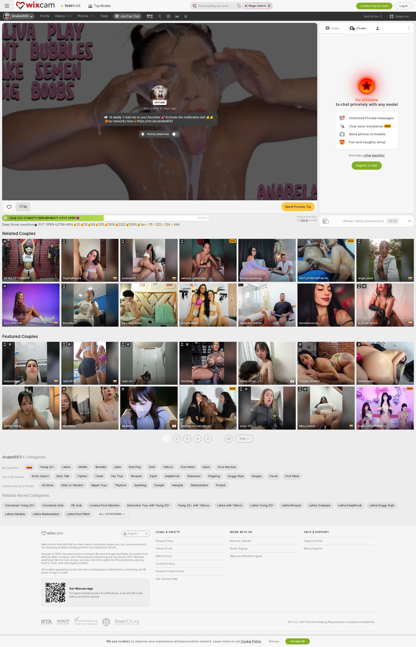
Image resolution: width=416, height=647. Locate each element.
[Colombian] (29, 467)
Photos (86, 16)
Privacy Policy (164, 541)
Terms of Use (164, 548)
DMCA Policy (164, 556)
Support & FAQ (313, 541)
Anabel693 (12, 457)
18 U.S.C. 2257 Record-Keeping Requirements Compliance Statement (331, 622)
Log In (404, 6)
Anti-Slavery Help (166, 578)
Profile (45, 16)
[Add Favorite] (9, 206)
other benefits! (374, 155)
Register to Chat (366, 165)
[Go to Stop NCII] (127, 622)
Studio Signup (239, 548)
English (132, 533)
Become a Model (240, 541)
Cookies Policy (165, 563)
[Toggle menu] (7, 6)
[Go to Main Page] (35, 6)
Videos (63, 16)
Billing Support (313, 548)
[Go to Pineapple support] (106, 622)
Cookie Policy (251, 641)
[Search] (239, 6)
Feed (104, 16)
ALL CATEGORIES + (112, 514)
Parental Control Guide (170, 571)
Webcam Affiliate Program (246, 556)
